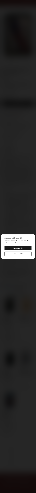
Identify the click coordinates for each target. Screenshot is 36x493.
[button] (18, 248)
